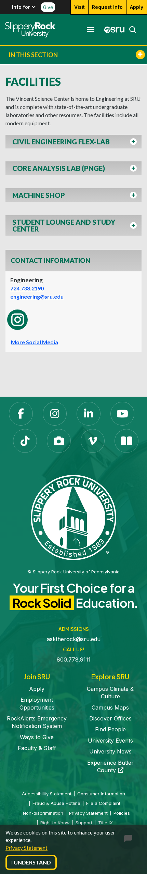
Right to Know (55, 822)
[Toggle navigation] (90, 29)
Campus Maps (110, 707)
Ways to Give (37, 737)
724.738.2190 (27, 288)
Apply (136, 7)
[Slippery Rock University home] (73, 516)
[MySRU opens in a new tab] (112, 29)
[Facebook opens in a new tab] (21, 414)
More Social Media (34, 342)
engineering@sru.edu (37, 296)
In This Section (33, 55)
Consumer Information (101, 793)
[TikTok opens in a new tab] (25, 441)
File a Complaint (103, 803)
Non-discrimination (43, 813)
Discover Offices (110, 718)
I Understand (31, 862)
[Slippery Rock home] (30, 29)
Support (84, 822)
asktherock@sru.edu (74, 639)
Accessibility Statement (46, 793)
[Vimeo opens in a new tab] (93, 441)
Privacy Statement (26, 848)
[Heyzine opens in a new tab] (126, 441)
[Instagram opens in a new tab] (55, 414)
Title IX (105, 822)
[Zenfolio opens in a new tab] (59, 441)
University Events (110, 740)
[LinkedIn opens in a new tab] (89, 414)
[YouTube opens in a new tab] (122, 414)
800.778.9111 (74, 659)
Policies (121, 813)
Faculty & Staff (37, 748)
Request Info (107, 7)
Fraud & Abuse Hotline (56, 803)
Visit (79, 7)
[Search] (130, 30)
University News (110, 751)
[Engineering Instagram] (17, 319)
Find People (110, 729)
